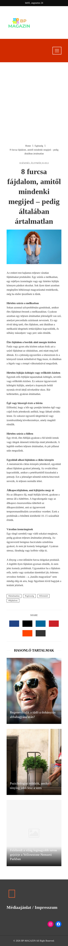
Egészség (24, 163)
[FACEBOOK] (14, 623)
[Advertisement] (34, 103)
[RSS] (12, 894)
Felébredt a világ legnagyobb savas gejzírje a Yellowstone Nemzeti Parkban (33, 854)
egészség (30, 596)
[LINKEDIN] (41, 623)
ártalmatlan (15, 596)
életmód (44, 596)
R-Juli (45, 163)
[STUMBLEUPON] (27, 633)
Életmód (36, 163)
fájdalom (13, 600)
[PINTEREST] (54, 623)
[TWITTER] (27, 623)
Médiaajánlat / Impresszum (32, 907)
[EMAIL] (41, 633)
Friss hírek (47, 29)
